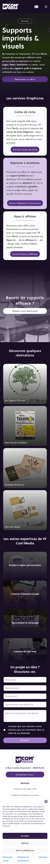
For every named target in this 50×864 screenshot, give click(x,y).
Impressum (42, 857)
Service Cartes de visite (25, 149)
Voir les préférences (25, 850)
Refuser (25, 843)
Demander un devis (25, 79)
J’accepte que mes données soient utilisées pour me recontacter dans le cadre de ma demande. (26, 729)
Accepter (25, 835)
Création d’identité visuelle (25, 795)
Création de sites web (25, 789)
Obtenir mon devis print (25, 310)
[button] (46, 801)
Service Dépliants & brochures (25, 203)
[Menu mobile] (46, 7)
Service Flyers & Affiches (25, 254)
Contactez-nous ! (25, 774)
